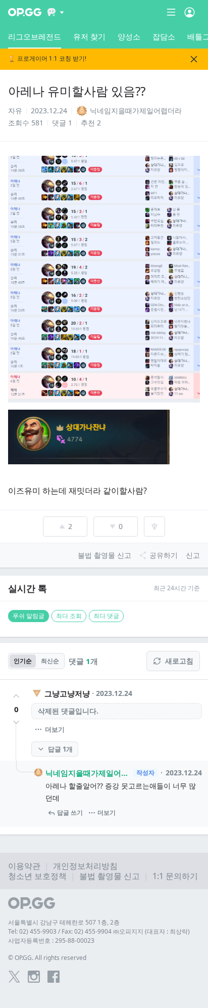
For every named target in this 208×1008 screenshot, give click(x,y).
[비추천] (16, 722)
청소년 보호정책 (37, 876)
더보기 (55, 729)
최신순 (50, 660)
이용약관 (24, 865)
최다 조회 (69, 615)
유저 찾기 (89, 36)
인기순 (23, 660)
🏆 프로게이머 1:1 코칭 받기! (47, 59)
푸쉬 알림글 (28, 615)
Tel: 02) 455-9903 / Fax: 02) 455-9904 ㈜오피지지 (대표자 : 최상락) (99, 931)
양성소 (129, 36)
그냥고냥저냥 (67, 693)
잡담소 (163, 36)
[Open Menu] (189, 12)
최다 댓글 (106, 615)
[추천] (16, 696)
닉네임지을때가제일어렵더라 (87, 773)
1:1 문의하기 (175, 876)
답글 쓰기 (70, 812)
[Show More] (55, 12)
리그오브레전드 (34, 36)
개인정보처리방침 (85, 865)
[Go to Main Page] (24, 12)
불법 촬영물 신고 (109, 876)
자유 (15, 110)
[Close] (194, 59)
